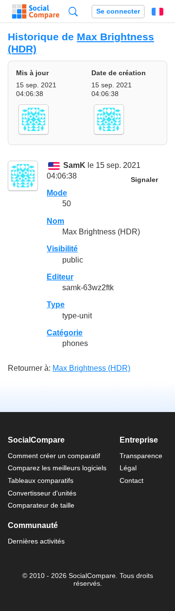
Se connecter (118, 11)
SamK (74, 165)
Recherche (73, 11)
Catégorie (65, 333)
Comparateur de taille (41, 505)
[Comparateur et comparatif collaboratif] (36, 11)
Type (56, 304)
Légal (128, 468)
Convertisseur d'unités (42, 493)
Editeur (60, 277)
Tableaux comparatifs (40, 480)
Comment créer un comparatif (54, 456)
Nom (55, 221)
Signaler (144, 179)
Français (157, 12)
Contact (131, 480)
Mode (57, 193)
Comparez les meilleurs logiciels (57, 468)
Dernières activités (36, 541)
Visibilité (62, 249)
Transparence (141, 456)
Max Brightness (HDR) (91, 368)
